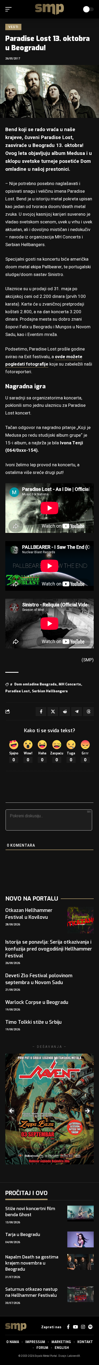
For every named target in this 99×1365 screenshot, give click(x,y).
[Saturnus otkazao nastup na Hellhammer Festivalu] (80, 1294)
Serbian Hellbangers (50, 691)
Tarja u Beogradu (22, 1234)
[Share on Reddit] (64, 711)
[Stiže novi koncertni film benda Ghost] (80, 1213)
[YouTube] (75, 1327)
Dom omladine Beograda (35, 684)
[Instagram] (83, 1327)
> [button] (87, 1111)
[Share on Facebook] (41, 711)
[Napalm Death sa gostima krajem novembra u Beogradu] (80, 1262)
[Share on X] (53, 711)
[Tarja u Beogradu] (80, 1239)
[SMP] (49, 9)
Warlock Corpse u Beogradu (36, 1002)
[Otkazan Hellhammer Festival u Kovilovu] (80, 920)
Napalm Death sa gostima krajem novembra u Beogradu (31, 1263)
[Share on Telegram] (76, 711)
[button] (9, 9)
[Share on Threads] (88, 711)
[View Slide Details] (49, 1109)
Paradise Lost (17, 691)
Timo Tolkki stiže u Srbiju (33, 1022)
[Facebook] (68, 1327)
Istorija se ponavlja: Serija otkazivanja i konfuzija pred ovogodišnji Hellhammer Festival (48, 949)
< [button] (12, 1111)
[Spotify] (90, 1327)
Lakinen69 (73, 1356)
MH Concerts (70, 684)
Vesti (13, 27)
